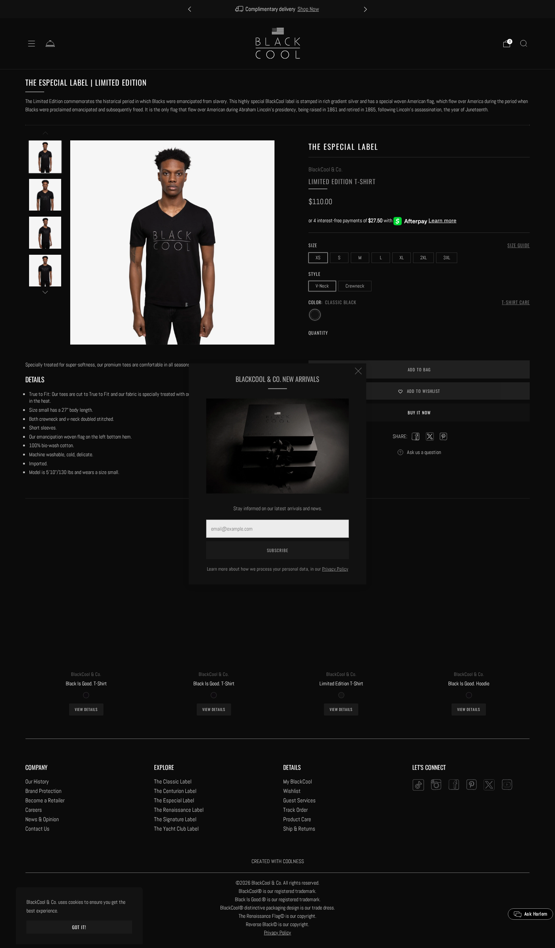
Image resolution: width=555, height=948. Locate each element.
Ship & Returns (299, 828)
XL (401, 258)
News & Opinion (42, 819)
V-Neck (322, 286)
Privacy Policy (335, 569)
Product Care (297, 819)
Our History (37, 781)
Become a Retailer (45, 800)
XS (318, 258)
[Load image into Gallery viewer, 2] (45, 195)
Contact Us (37, 828)
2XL (423, 258)
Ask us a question (424, 452)
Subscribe (277, 550)
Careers (33, 809)
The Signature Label (175, 819)
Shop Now (308, 9)
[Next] (365, 9)
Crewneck (354, 286)
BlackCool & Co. (325, 169)
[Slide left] (45, 134)
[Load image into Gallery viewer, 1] (45, 156)
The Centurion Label (175, 790)
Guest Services (299, 800)
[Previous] (189, 9)
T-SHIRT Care (516, 302)
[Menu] (31, 44)
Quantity (318, 332)
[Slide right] (45, 292)
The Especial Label (174, 800)
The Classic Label (172, 781)
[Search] (523, 43)
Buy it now (419, 412)
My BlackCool (297, 781)
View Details (86, 709)
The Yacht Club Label (176, 828)
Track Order (295, 809)
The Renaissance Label (179, 809)
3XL (446, 258)
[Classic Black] (315, 315)
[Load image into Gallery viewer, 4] (45, 270)
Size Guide (518, 245)
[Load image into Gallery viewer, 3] (45, 232)
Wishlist (292, 790)
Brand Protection (43, 790)
